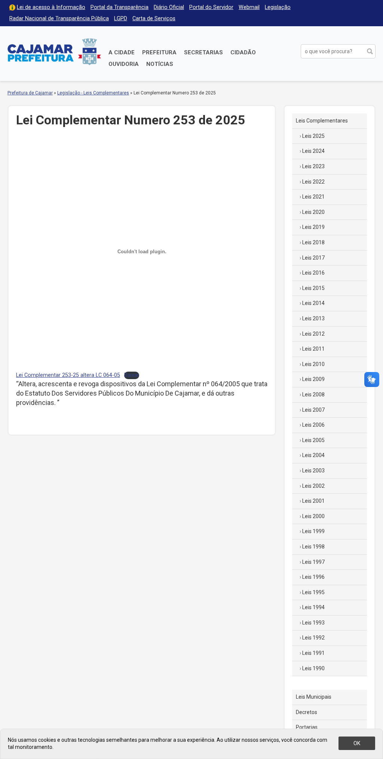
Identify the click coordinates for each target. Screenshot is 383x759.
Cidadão (243, 52)
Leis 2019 (313, 227)
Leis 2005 (313, 440)
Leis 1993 (313, 623)
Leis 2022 (313, 182)
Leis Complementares (322, 121)
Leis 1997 (313, 562)
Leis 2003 (313, 471)
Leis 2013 (313, 318)
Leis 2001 (313, 501)
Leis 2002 (313, 486)
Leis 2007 (313, 410)
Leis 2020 (313, 212)
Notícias (159, 64)
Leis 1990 (313, 668)
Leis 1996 (313, 577)
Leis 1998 (313, 547)
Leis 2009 (313, 379)
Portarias (307, 727)
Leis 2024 (313, 151)
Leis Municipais (313, 697)
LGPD (120, 18)
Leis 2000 (313, 516)
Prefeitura (159, 52)
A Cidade (121, 52)
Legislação (278, 7)
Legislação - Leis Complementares (93, 93)
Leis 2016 (313, 273)
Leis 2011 (313, 349)
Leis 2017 (313, 258)
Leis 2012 (313, 334)
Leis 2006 (313, 425)
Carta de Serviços (153, 18)
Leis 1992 (313, 638)
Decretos (306, 712)
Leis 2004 (313, 455)
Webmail (249, 7)
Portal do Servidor (211, 7)
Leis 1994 (313, 607)
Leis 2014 (313, 303)
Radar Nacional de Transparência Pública (59, 18)
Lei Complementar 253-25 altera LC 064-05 (68, 375)
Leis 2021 (313, 197)
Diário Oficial (169, 7)
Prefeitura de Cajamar (54, 51)
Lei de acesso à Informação (51, 7)
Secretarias (203, 52)
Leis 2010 (313, 364)
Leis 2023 (313, 166)
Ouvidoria (123, 64)
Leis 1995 (313, 592)
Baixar (131, 375)
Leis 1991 (313, 653)
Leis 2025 (313, 136)
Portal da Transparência (119, 7)
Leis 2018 (313, 242)
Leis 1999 (313, 531)
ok (356, 743)
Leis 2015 (313, 288)
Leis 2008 (313, 394)
